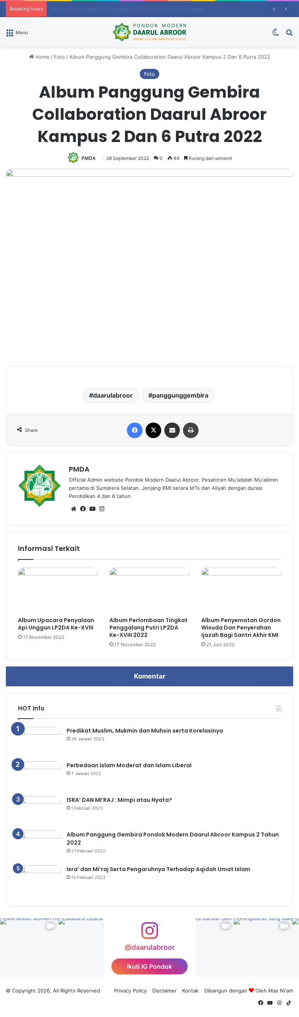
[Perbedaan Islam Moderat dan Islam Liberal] (39, 776)
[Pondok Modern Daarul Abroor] (149, 32)
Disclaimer (164, 990)
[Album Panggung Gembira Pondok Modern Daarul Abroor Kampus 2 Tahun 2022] (39, 845)
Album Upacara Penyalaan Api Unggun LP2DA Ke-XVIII (56, 623)
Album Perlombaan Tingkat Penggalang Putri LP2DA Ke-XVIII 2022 (148, 627)
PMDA (88, 158)
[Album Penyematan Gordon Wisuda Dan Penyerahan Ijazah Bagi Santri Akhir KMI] (241, 590)
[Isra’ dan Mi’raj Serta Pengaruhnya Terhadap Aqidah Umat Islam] (39, 879)
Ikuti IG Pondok (149, 966)
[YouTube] (92, 509)
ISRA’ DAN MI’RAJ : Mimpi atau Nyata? (119, 800)
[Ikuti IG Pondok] (149, 934)
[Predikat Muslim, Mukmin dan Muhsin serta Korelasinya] (39, 741)
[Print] (191, 430)
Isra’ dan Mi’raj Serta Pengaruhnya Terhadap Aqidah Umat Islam (158, 869)
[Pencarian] (289, 35)
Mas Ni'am (280, 990)
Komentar (149, 676)
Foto (59, 57)
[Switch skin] (276, 35)
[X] (153, 430)
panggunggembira (180, 395)
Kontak (190, 990)
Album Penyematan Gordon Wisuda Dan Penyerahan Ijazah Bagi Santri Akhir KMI (241, 627)
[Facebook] (134, 430)
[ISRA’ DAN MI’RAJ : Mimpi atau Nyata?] (39, 810)
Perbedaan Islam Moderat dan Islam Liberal (129, 765)
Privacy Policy (130, 990)
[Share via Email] (172, 430)
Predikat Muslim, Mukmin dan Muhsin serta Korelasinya (145, 731)
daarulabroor (113, 395)
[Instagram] (101, 509)
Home (42, 57)
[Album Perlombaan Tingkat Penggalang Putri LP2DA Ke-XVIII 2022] (149, 590)
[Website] (73, 509)
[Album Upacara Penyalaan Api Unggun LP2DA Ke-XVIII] (58, 590)
